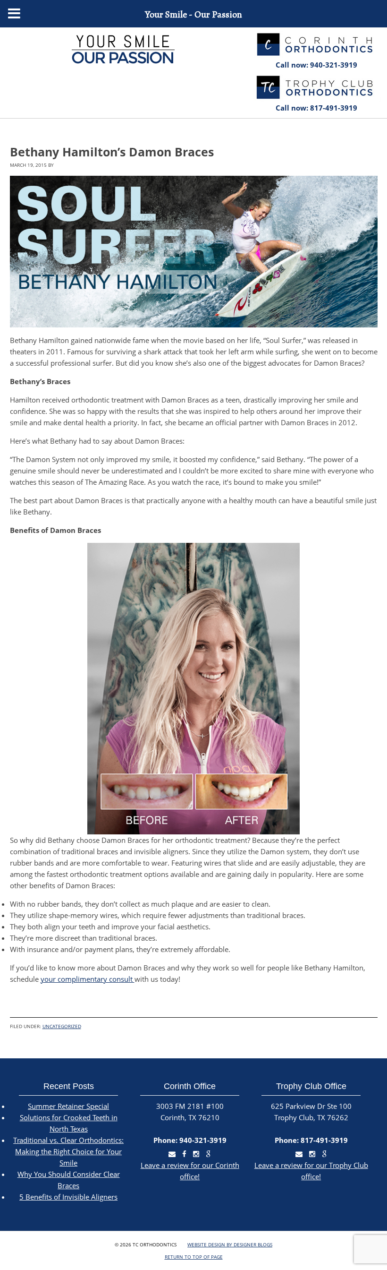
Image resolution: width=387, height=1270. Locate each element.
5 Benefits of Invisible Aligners (68, 1196)
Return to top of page (194, 1256)
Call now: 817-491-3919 (316, 107)
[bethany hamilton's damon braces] (194, 251)
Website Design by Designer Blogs (229, 1244)
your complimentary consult (88, 979)
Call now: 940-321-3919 (316, 64)
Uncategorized (61, 1026)
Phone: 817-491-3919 (311, 1140)
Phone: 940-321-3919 (190, 1140)
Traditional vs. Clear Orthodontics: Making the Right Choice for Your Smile (68, 1151)
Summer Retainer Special (68, 1106)
